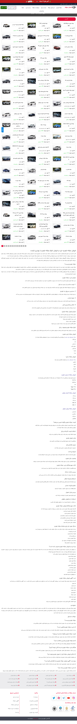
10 (21, 246)
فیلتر (66, 19)
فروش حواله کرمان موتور (69, 393)
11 (23, 246)
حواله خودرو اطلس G (51, 682)
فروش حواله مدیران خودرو (69, 375)
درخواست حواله (35, 7)
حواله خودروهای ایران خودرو (70, 337)
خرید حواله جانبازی (33, 675)
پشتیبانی (41, 11)
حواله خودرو (59, 7)
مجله (23, 7)
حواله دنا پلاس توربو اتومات (12, 682)
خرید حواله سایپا (70, 675)
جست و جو (43, 7)
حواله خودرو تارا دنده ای (13, 678)
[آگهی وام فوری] (38, 1)
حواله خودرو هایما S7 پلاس (49, 685)
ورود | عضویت (11, 7)
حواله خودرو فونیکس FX (50, 678)
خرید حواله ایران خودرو (50, 675)
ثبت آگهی (3, 7)
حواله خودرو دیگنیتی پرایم (68, 678)
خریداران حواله (51, 7)
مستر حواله (35, 718)
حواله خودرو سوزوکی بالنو (31, 685)
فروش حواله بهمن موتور (69, 409)
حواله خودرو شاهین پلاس (32, 682)
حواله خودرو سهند (14, 685)
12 (25, 246)
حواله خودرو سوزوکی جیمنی (68, 682)
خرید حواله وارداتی (14, 675)
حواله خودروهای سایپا (71, 359)
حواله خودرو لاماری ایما (32, 678)
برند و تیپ (28, 7)
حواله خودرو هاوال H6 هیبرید (68, 685)
